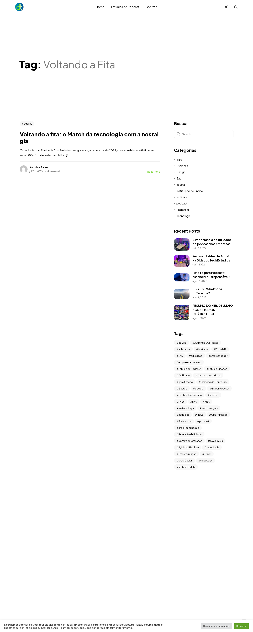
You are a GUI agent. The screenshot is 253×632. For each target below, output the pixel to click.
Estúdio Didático (217, 368)
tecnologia (213, 447)
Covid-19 (221, 349)
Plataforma (185, 421)
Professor (182, 210)
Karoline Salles (38, 167)
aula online (184, 349)
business (203, 349)
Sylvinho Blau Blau (188, 447)
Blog (179, 159)
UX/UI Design (185, 460)
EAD (180, 355)
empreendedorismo (189, 362)
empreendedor (219, 355)
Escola (180, 184)
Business (182, 166)
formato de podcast (209, 375)
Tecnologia (183, 216)
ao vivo (182, 342)
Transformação (187, 453)
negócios (183, 414)
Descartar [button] (241, 626)
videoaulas (206, 460)
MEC (207, 401)
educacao (196, 355)
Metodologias (210, 408)
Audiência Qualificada (206, 342)
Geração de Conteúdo (214, 381)
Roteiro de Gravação (190, 440)
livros (181, 401)
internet (214, 395)
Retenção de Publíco (190, 434)
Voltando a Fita (187, 467)
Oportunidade (219, 414)
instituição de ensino (190, 395)
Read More (153, 171)
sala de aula (216, 440)
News (200, 414)
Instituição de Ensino (189, 191)
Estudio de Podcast (189, 368)
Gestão (182, 388)
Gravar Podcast (220, 388)
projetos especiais (188, 427)
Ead (178, 178)
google (199, 388)
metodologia (186, 408)
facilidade (184, 375)
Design (180, 172)
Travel (207, 453)
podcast (27, 123)
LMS (194, 401)
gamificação (185, 381)
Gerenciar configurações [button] (216, 626)
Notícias (181, 197)
